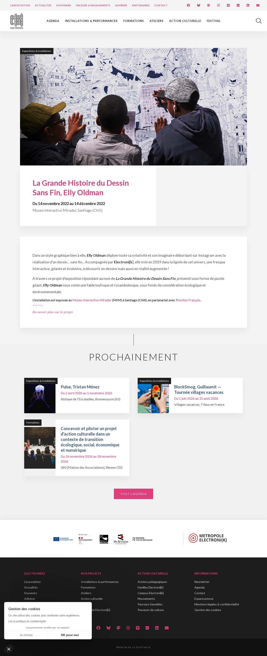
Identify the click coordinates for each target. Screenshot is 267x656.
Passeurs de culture (151, 610)
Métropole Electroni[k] (95, 610)
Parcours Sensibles (150, 604)
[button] (9, 649)
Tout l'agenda (133, 494)
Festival (214, 21)
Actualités (43, 5)
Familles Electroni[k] (150, 587)
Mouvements (146, 598)
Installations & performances (91, 21)
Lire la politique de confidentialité (27, 621)
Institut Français (188, 300)
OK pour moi (70, 635)
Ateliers (157, 21)
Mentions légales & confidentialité (216, 604)
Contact (161, 5)
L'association (32, 581)
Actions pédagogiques (152, 581)
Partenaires (141, 5)
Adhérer (121, 5)
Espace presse (203, 598)
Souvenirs (63, 5)
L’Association (20, 5)
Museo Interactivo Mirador (92, 300)
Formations (133, 21)
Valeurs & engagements (93, 5)
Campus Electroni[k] (151, 593)
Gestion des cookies (207, 610)
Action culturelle (185, 21)
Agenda (53, 21)
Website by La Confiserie (133, 647)
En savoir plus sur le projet (53, 311)
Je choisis (26, 635)
